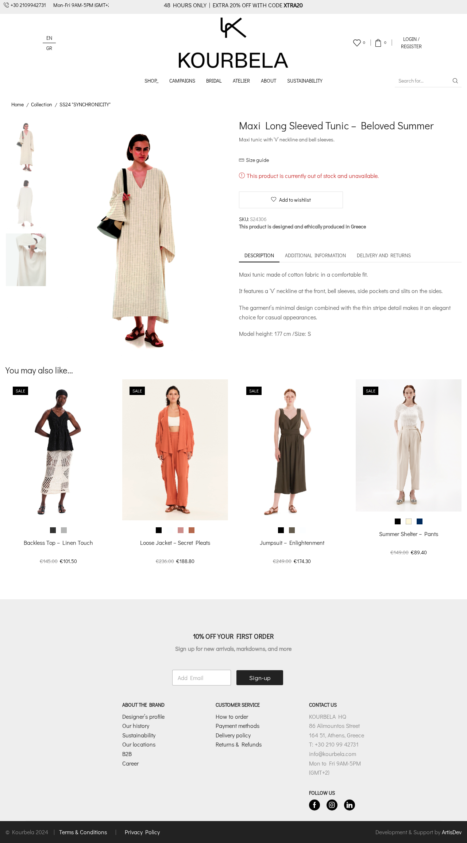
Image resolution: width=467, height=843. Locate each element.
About (268, 80)
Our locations (138, 744)
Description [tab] (259, 255)
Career (130, 763)
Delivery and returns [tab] (384, 255)
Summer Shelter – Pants (408, 534)
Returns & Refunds (239, 744)
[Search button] (455, 81)
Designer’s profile (143, 716)
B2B (127, 753)
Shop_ (151, 80)
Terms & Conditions (83, 832)
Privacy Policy (142, 832)
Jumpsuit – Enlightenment (292, 542)
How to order (232, 716)
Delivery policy (233, 735)
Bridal (214, 80)
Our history (135, 725)
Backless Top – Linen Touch (58, 542)
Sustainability (305, 80)
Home (17, 104)
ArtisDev (452, 832)
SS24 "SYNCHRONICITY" (85, 104)
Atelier (241, 80)
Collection (41, 104)
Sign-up (260, 677)
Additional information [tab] (315, 255)
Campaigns (182, 80)
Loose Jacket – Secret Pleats (175, 542)
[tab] (259, 255)
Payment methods (237, 725)
